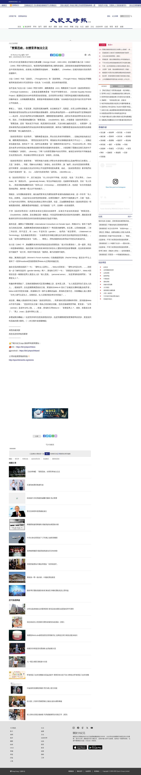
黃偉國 (102, 140)
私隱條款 (96, 771)
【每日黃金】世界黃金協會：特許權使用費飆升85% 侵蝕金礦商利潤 (116, 90)
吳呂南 (119, 136)
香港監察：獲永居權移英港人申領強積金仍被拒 (116, 59)
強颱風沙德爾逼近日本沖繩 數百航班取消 (116, 120)
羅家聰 (128, 136)
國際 (55, 27)
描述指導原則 (35, 459)
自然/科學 (99, 27)
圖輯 (42, 754)
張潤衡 (118, 144)
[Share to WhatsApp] (60, 55)
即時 (34, 27)
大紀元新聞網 (13, 43)
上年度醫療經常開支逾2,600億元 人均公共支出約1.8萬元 (116, 79)
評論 (76, 27)
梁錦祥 (111, 136)
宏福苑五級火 (108, 299)
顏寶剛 (111, 140)
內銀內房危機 (108, 284)
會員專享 (28, 27)
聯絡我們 (79, 771)
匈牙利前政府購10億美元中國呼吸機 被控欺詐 (116, 104)
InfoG (66, 27)
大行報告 (106, 287)
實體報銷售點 (22, 16)
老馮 (129, 148)
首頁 (19, 27)
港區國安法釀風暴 (109, 290)
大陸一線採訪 (108, 293)
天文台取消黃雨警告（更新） (111, 56)
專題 (11, 754)
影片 (11, 731)
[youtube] (91, 727)
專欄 (71, 27)
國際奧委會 (55, 459)
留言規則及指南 (12, 448)
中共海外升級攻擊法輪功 (111, 296)
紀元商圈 (115, 16)
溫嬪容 (109, 152)
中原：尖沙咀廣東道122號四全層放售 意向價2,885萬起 (116, 66)
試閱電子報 (12, 16)
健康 (87, 27)
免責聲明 (88, 771)
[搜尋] (131, 16)
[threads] (82, 727)
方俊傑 (128, 132)
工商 (42, 758)
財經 (60, 27)
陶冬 (102, 152)
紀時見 (106, 267)
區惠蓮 (102, 156)
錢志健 (102, 136)
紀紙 (106, 27)
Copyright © (106, 771)
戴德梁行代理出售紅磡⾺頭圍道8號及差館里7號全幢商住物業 (116, 73)
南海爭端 (106, 276)
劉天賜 (119, 132)
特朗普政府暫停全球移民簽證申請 (113, 113)
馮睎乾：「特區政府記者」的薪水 (113, 100)
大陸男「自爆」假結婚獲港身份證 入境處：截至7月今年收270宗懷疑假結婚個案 (117, 69)
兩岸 (50, 27)
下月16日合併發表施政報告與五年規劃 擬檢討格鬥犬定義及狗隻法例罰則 (117, 63)
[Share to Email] (63, 55)
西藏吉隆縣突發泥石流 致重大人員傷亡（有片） (116, 49)
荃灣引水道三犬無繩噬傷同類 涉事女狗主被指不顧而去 (116, 94)
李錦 (125, 144)
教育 (116, 27)
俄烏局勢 (106, 281)
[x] (87, 727)
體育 (111, 27)
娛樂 (121, 27)
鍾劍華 (111, 132)
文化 (92, 27)
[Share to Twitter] (54, 55)
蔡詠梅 (128, 140)
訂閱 (58, 454)
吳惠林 (102, 148)
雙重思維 (25, 459)
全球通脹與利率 (109, 270)
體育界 (17, 459)
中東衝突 (106, 279)
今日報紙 (13, 728)
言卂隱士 (120, 148)
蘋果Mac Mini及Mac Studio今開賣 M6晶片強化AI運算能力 (116, 107)
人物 (11, 761)
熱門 (40, 27)
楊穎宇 (119, 140)
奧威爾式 (46, 459)
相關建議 (71, 771)
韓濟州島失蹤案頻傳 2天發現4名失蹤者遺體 (116, 97)
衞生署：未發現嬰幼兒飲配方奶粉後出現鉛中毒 (116, 76)
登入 (47, 454)
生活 (82, 27)
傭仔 (110, 144)
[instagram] (73, 727)
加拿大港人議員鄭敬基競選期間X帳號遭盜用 (116, 110)
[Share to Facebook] (51, 55)
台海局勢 (106, 273)
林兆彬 (102, 144)
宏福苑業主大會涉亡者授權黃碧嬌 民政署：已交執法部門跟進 (117, 53)
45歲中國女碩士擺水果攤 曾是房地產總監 (116, 117)
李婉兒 (111, 148)
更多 (125, 152)
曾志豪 (102, 132)
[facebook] (78, 727)
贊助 (108, 16)
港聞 (45, 27)
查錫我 (118, 152)
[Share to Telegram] (57, 55)
